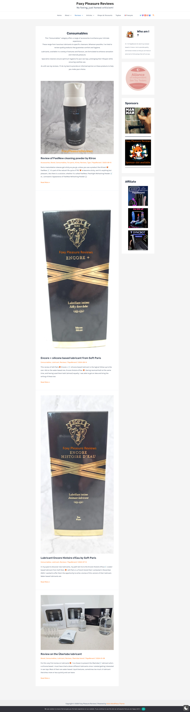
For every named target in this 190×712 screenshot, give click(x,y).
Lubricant (55, 362)
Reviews (78, 15)
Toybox (118, 15)
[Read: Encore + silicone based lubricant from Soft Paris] (77, 275)
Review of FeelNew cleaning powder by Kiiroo (68, 158)
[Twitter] (141, 15)
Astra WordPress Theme (115, 704)
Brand (53, 162)
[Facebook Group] (150, 15)
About (67, 15)
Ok (143, 709)
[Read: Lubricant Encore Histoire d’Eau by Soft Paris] (77, 474)
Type (89, 162)
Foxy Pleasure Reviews (95, 4)
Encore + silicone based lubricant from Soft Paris (71, 358)
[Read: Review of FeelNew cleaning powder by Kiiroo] (77, 117)
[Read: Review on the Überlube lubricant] (77, 622)
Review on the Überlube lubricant (61, 654)
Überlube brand (78, 658)
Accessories (45, 162)
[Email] (147, 15)
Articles (89, 15)
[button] (70, 15)
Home (59, 15)
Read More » (45, 182)
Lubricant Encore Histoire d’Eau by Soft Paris (68, 557)
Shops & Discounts (104, 15)
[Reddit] (145, 15)
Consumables (61, 162)
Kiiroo (77, 162)
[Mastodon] (143, 15)
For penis (70, 162)
